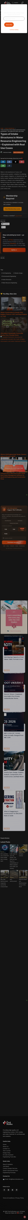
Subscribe (9, 24)
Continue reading (14, 29)
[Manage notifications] (24, 1217)
